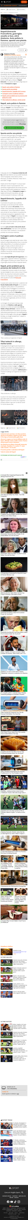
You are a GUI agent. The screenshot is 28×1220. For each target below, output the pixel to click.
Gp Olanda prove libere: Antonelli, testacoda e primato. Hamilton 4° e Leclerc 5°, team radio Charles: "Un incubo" (14, 446)
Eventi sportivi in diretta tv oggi (10, 1093)
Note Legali (11, 1212)
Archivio (16, 1197)
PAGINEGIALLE (13, 1208)
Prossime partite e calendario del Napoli (12, 450)
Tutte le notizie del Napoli (8, 452)
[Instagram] (19, 1202)
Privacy (16, 1212)
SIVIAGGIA (24, 1209)
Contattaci (15, 1196)
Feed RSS (11, 1197)
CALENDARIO (23, 5)
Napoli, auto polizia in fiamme (11, 87)
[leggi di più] (26, 54)
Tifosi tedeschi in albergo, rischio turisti (13, 100)
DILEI (20, 1209)
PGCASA (4, 1209)
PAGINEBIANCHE (9, 1209)
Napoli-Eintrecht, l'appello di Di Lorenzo (14, 91)
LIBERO (4, 1208)
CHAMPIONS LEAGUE (13, 12)
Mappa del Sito (22, 1196)
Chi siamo (5, 1212)
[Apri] (2, 2)
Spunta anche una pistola (9, 89)
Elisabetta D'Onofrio (9, 54)
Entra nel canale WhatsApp (15, 128)
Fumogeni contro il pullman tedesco (12, 93)
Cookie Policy (21, 1212)
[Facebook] (8, 1202)
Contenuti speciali (6, 1196)
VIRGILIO (8, 1208)
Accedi (24, 2)
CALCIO (5, 12)
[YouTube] (11, 1202)
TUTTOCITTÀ (15, 1209)
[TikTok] (15, 1202)
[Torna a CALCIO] (2, 5)
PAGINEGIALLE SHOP (21, 1208)
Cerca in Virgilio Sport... (13, 1192)
